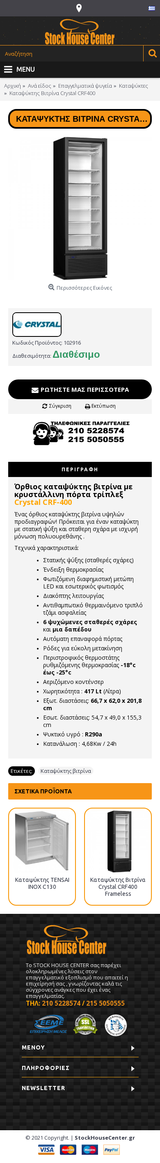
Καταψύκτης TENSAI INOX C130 (42, 883)
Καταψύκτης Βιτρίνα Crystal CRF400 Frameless (118, 887)
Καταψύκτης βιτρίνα (66, 771)
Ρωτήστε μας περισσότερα (84, 389)
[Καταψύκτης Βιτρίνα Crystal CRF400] (80, 208)
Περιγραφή (80, 469)
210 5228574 (61, 1003)
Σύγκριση (60, 405)
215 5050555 (105, 1003)
